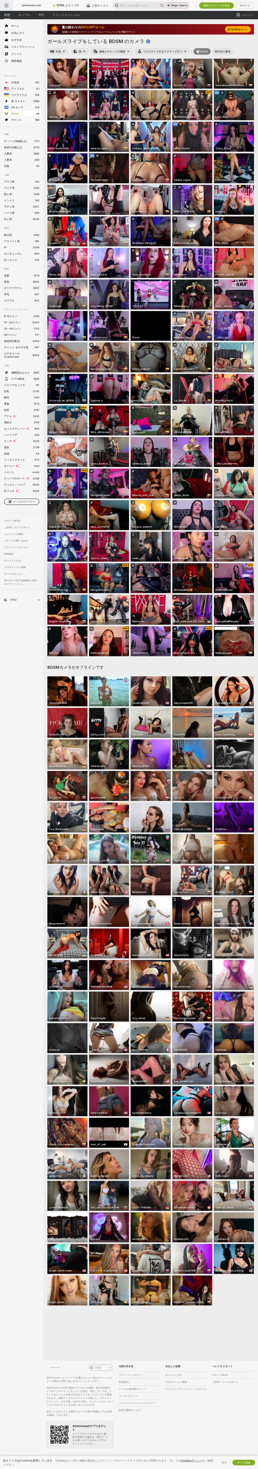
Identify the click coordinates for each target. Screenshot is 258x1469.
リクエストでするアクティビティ (162, 51)
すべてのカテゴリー (24, 501)
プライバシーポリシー (16, 547)
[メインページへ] (31, 5)
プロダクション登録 (15, 567)
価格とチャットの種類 (112, 51)
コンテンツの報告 (13, 533)
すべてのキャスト (13, 573)
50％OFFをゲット (238, 29)
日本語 (97, 1367)
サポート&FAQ (12, 520)
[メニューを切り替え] (6, 5)
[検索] (162, 5)
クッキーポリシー (128, 1395)
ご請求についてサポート (17, 527)
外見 (58, 51)
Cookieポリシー (191, 1460)
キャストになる (12, 560)
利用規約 (9, 553)
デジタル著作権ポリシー (132, 1388)
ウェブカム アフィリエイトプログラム (186, 1388)
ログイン (245, 5)
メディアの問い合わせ (16, 540)
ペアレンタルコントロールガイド (137, 1403)
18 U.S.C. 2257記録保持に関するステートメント (20, 582)
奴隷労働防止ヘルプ (130, 1410)
